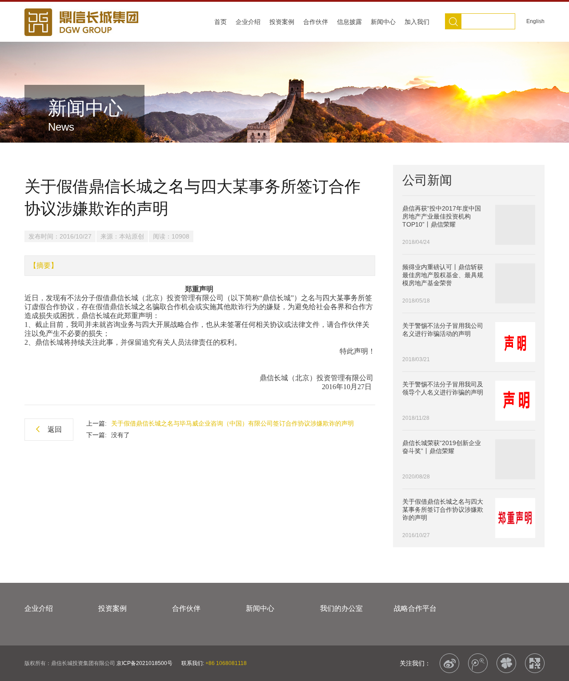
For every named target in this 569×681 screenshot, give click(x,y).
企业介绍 (248, 21)
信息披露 (349, 21)
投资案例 (281, 21)
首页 (220, 21)
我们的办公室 (341, 608)
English (535, 21)
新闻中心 (383, 21)
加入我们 (417, 21)
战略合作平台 (415, 608)
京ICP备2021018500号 (144, 663)
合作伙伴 (315, 21)
